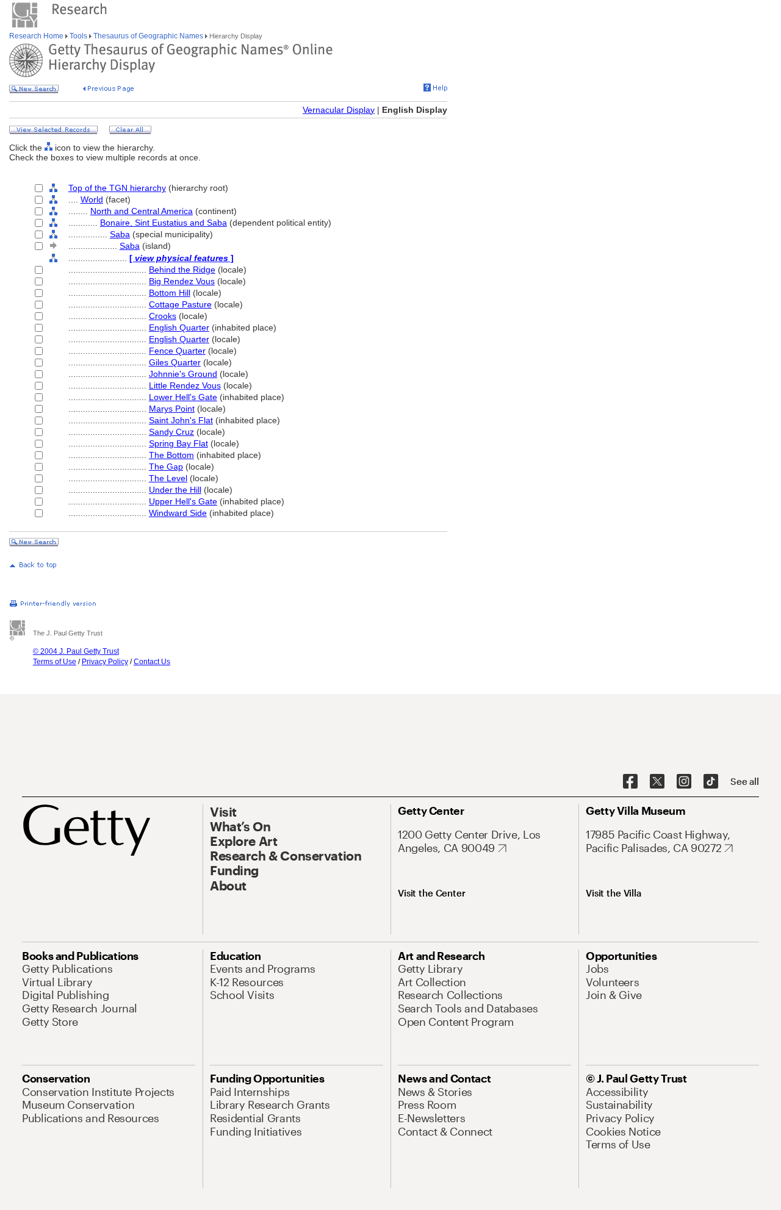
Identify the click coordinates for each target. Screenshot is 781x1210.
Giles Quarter (175, 362)
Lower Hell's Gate (183, 397)
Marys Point (172, 408)
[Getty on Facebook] (630, 782)
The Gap (166, 466)
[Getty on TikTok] (711, 782)
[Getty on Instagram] (684, 782)
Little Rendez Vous (185, 385)
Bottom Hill (169, 293)
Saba (120, 234)
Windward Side (178, 513)
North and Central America (141, 211)
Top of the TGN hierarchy (117, 188)
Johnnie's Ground (183, 374)
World (92, 199)
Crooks (162, 316)
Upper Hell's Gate (183, 501)
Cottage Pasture (180, 304)
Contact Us (152, 661)
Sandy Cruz (171, 432)
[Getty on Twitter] (657, 782)
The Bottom (171, 455)
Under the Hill (175, 490)
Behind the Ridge (182, 269)
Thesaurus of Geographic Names (148, 36)
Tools (78, 36)
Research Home (37, 36)
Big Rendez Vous (182, 281)
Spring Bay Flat (178, 443)
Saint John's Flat (181, 420)
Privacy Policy (105, 661)
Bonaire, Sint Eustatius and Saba (163, 222)
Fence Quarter (177, 351)
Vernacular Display (339, 110)
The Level (168, 478)
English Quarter (179, 327)
